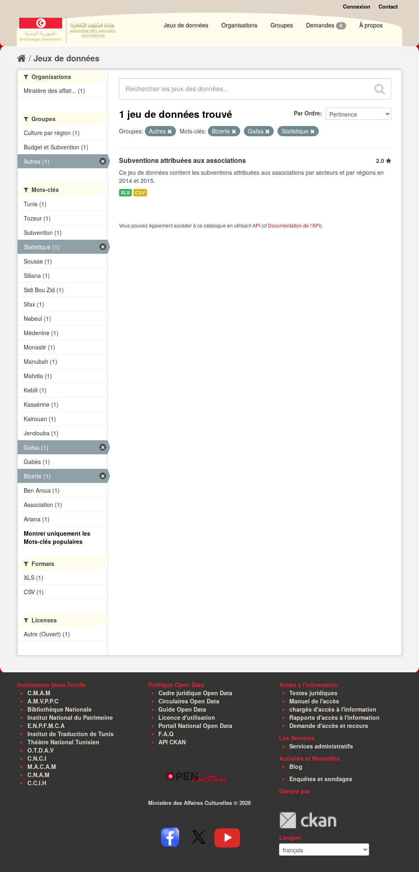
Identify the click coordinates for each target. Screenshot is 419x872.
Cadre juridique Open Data (195, 693)
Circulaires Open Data (188, 701)
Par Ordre (307, 113)
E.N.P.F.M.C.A (46, 725)
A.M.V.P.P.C (43, 701)
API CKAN (172, 742)
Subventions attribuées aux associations (182, 160)
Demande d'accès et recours (328, 725)
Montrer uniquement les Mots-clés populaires (57, 537)
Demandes (324, 25)
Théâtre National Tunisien (63, 742)
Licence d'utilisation (186, 717)
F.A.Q (165, 734)
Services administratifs (321, 746)
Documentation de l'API (294, 225)
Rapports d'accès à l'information (334, 717)
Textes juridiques (313, 693)
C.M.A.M (38, 693)
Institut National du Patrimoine (70, 717)
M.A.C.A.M (41, 766)
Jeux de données (186, 25)
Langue (289, 837)
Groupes (281, 25)
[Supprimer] (169, 131)
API (256, 225)
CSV (140, 192)
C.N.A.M (38, 775)
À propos (371, 25)
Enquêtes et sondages (320, 779)
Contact (388, 6)
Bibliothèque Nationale (59, 709)
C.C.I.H (36, 783)
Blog (295, 766)
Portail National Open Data (195, 725)
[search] (379, 89)
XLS (125, 192)
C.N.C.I (36, 758)
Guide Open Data (182, 709)
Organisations (239, 25)
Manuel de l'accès (314, 701)
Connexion (356, 6)
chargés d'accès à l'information (332, 709)
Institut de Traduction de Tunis (70, 734)
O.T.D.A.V (40, 750)
